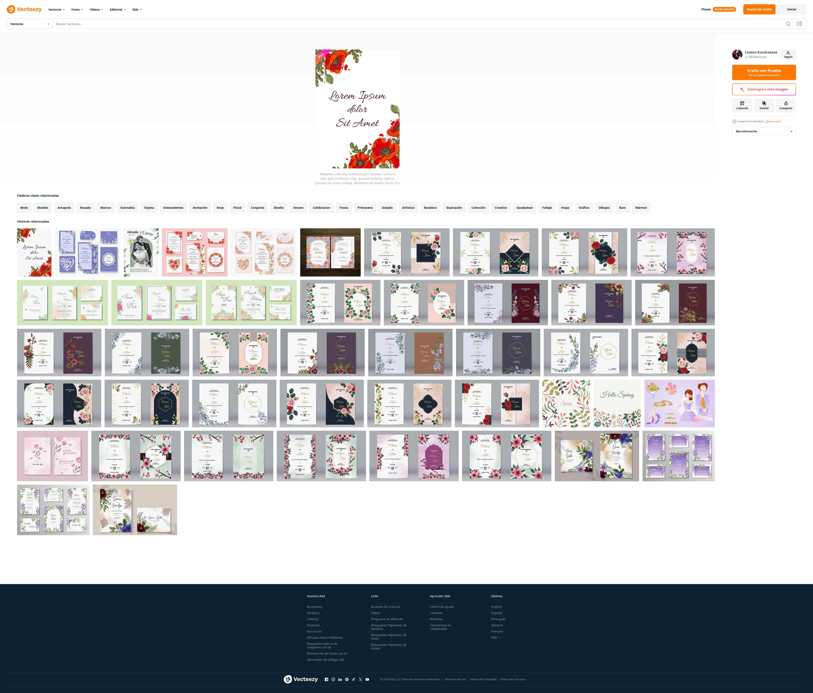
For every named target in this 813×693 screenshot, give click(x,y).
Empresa (313, 625)
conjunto (257, 208)
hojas (565, 208)
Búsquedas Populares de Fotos (389, 637)
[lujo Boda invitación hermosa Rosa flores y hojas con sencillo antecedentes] (340, 302)
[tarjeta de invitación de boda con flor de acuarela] (597, 456)
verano (298, 208)
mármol (641, 208)
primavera (365, 208)
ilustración (454, 208)
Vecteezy (313, 613)
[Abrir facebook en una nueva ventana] (326, 679)
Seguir (788, 57)
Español (496, 613)
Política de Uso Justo (513, 679)
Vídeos (95, 9)
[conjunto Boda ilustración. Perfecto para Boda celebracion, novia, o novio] (679, 403)
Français (497, 631)
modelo (42, 208)
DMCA (375, 613)
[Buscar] (788, 23)
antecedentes (173, 208)
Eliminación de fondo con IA (327, 653)
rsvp (220, 208)
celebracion (321, 208)
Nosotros (436, 619)
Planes (706, 9)
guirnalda (127, 208)
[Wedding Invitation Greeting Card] (141, 252)
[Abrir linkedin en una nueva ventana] (340, 679)
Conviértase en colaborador (440, 627)
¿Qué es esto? (773, 121)
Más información (746, 131)
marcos (105, 208)
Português (498, 619)
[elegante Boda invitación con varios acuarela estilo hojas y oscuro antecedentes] (147, 352)
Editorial (116, 9)
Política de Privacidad (483, 679)
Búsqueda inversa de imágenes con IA (322, 645)
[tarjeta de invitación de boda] (135, 510)
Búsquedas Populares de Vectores (389, 627)
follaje (547, 208)
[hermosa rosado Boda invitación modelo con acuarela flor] (52, 456)
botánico (430, 208)
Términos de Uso (455, 679)
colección (478, 208)
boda (24, 208)
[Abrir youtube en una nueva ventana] (367, 679)
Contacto (436, 613)
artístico (408, 208)
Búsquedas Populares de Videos (389, 646)
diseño (279, 208)
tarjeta (149, 208)
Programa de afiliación (387, 619)
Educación (314, 631)
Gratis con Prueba (764, 72)
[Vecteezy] (24, 9)
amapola (64, 208)
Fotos (75, 9)
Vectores (54, 9)
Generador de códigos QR (325, 660)
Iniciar (791, 9)
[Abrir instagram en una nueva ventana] (333, 679)
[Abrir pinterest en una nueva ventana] (347, 679)
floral (237, 208)
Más (135, 9)
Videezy (312, 619)
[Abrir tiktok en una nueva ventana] (353, 679)
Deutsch (497, 625)
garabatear (524, 208)
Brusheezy (314, 607)
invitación (200, 208)
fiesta (343, 208)
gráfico (584, 208)
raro (622, 208)
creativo (501, 208)
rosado (85, 208)
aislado (387, 208)
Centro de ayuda (442, 607)
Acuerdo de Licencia (385, 607)
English (496, 607)
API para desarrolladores (325, 637)
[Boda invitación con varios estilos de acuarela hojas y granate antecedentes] (508, 302)
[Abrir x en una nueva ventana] (360, 679)
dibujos (604, 208)
